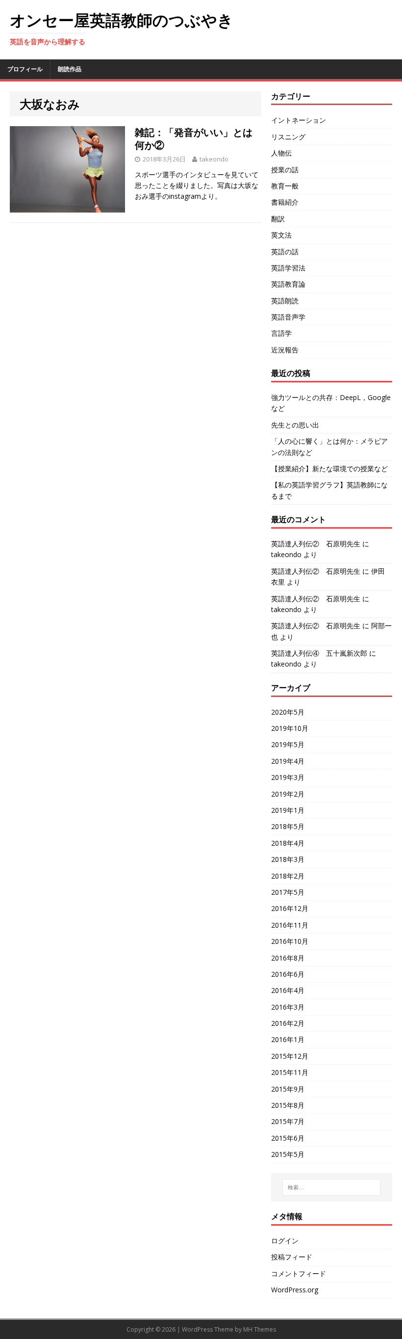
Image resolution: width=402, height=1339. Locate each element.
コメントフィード (298, 1273)
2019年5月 (287, 744)
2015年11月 (289, 1072)
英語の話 (285, 251)
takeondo (214, 159)
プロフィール (25, 69)
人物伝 (281, 153)
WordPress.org (294, 1289)
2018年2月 (287, 876)
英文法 (281, 235)
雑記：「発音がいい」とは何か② (193, 139)
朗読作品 (69, 69)
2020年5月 (287, 712)
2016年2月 (287, 1023)
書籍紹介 (285, 202)
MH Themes (259, 1329)
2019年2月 (287, 794)
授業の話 (285, 169)
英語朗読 (285, 300)
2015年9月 (287, 1089)
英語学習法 (288, 267)
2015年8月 (287, 1105)
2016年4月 (287, 990)
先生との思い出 (295, 424)
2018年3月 (287, 859)
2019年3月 (287, 777)
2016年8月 (287, 958)
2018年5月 (287, 826)
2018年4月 (287, 843)
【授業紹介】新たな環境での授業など (329, 468)
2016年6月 (287, 974)
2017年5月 (287, 892)
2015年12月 (289, 1056)
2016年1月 (287, 1039)
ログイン (285, 1240)
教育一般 (285, 185)
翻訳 (278, 218)
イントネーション (298, 120)
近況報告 (285, 349)
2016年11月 (289, 925)
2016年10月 (289, 941)
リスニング (288, 136)
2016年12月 (289, 908)
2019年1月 (287, 810)
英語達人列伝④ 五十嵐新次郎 (319, 653)
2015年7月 (287, 1121)
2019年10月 (289, 728)
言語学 (281, 333)
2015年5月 (287, 1154)
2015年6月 (287, 1138)
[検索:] (331, 1187)
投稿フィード (291, 1256)
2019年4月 (287, 761)
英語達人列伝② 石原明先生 (315, 543)
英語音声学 (288, 316)
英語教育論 (288, 284)
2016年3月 (287, 1007)
